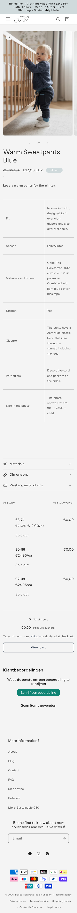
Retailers (14, 798)
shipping (37, 636)
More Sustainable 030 (23, 807)
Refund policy (63, 894)
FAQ (11, 779)
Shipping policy (61, 901)
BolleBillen (21, 894)
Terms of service (39, 901)
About (12, 751)
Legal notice (54, 907)
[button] (8, 19)
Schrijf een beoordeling (38, 692)
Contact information (31, 907)
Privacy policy (17, 901)
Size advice (16, 789)
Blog (11, 761)
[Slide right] (47, 143)
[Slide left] (29, 143)
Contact (13, 770)
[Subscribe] (64, 838)
